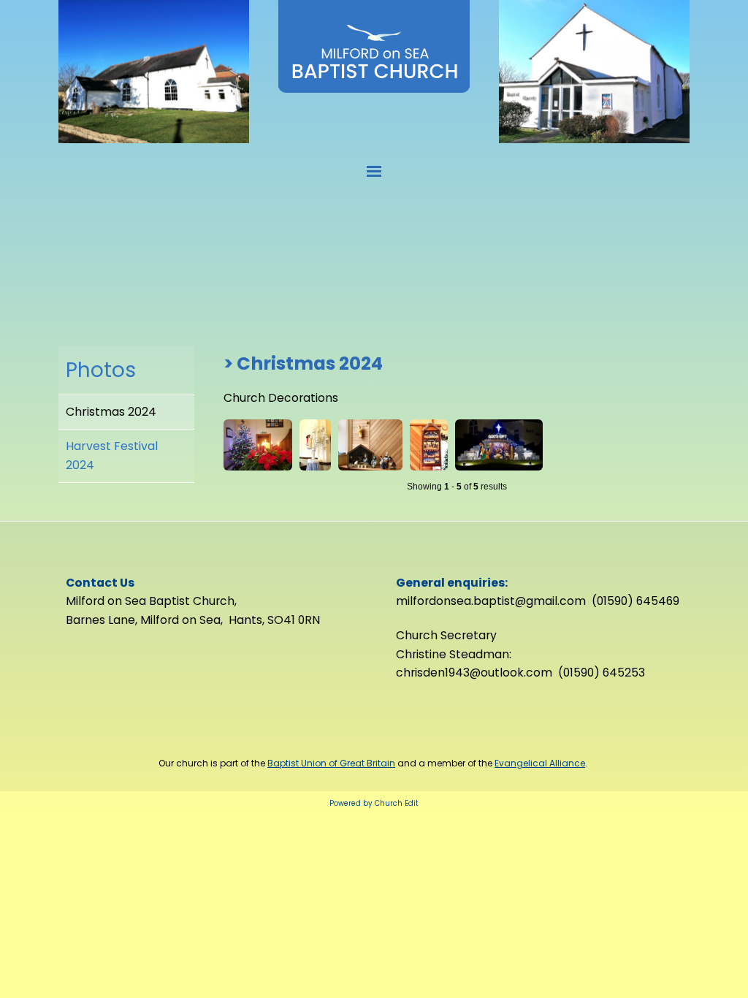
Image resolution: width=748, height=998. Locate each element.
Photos (101, 370)
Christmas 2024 (111, 411)
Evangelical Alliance (540, 763)
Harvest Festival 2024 (112, 455)
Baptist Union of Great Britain (331, 763)
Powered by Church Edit (374, 803)
